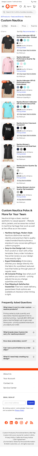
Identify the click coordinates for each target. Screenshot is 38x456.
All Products (5, 17)
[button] (13, 37)
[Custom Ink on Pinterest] (16, 422)
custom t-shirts (29, 435)
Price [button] (24, 26)
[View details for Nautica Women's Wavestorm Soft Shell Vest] (8, 153)
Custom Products (9, 433)
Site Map (32, 433)
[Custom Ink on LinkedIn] (11, 422)
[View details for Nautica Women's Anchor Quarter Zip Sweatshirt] (8, 195)
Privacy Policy (10, 437)
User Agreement (19, 439)
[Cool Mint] (28, 40)
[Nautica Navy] (18, 128)
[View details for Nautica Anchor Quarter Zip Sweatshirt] (8, 174)
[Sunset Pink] (21, 63)
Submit (31, 403)
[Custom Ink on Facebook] (6, 422)
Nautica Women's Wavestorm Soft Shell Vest (26, 145)
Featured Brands (17, 17)
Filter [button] (6, 26)
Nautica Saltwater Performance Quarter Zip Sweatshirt (26, 59)
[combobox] (19, 12)
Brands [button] (13, 26)
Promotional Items (22, 433)
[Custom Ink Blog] (31, 422)
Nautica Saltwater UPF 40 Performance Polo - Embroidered (26, 82)
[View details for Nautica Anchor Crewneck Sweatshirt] (8, 131)
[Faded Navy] (18, 40)
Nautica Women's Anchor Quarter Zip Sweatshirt (26, 188)
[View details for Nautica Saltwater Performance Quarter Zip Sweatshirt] (8, 65)
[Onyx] (21, 40)
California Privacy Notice (24, 437)
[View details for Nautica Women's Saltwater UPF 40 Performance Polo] (8, 110)
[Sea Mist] (24, 40)
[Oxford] (18, 170)
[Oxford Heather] (21, 128)
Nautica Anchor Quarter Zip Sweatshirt (27, 167)
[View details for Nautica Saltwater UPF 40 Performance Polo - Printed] (8, 44)
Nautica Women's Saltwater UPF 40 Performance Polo (27, 103)
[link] (11, 6)
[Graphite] (21, 149)
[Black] (24, 128)
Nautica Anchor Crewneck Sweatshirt (26, 124)
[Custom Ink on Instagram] (21, 422)
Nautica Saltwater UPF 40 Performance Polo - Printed (27, 36)
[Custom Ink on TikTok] (26, 422)
